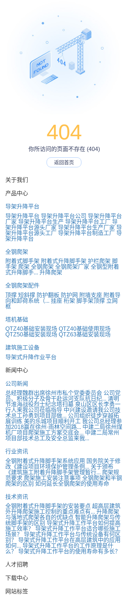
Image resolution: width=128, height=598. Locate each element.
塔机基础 (16, 320)
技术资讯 (16, 497)
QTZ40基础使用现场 (85, 329)
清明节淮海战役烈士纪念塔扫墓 (62, 401)
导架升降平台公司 (63, 216)
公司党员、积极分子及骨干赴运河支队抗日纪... (63, 396)
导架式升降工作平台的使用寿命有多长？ (69, 551)
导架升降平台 (22, 206)
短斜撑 (26, 295)
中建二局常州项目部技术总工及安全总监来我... (62, 435)
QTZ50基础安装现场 (31, 334)
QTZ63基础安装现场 (85, 334)
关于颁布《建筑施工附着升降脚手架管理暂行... (59, 469)
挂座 (56, 301)
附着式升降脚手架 (63, 261)
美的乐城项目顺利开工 (52, 421)
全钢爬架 (16, 252)
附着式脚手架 (22, 261)
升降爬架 (50, 272)
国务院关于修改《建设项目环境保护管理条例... (63, 464)
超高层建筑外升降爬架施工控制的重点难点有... (63, 509)
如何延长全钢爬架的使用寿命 (72, 484)
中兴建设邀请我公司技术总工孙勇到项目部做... (63, 413)
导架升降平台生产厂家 (86, 227)
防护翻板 (48, 295)
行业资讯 (16, 451)
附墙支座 (90, 295)
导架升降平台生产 (41, 222)
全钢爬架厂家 (72, 267)
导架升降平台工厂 (88, 222)
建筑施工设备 (22, 348)
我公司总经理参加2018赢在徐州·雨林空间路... (63, 424)
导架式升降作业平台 (31, 357)
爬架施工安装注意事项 (52, 478)
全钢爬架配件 (22, 286)
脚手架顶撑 (90, 301)
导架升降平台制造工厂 (86, 233)
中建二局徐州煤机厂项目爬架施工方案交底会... (63, 430)
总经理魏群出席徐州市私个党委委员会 (53, 393)
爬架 (24, 267)
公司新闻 (16, 384)
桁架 (69, 301)
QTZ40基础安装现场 (31, 329)
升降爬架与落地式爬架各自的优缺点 (62, 514)
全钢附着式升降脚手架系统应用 (45, 461)
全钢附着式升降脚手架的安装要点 (48, 506)
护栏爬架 (99, 261)
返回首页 (64, 162)
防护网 (69, 295)
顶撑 (11, 295)
